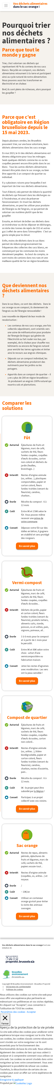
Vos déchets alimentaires (30, 5)
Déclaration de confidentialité (18, 986)
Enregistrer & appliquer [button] (12, 1079)
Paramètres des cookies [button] (13, 1011)
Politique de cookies (14, 989)
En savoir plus (27, 546)
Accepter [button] (31, 1011)
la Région (38, 791)
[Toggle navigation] (6, 5)
